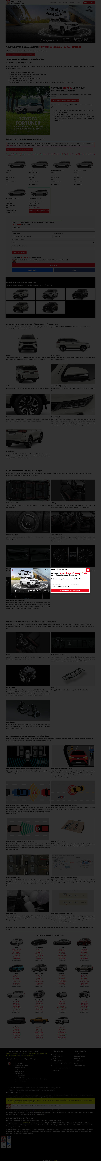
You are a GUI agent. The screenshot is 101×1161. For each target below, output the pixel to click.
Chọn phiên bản (56, 584)
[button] (88, 570)
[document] (50, 580)
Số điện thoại (74, 584)
